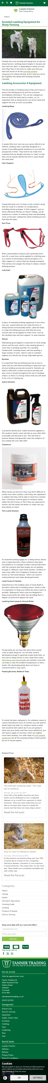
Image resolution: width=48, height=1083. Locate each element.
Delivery (5, 1049)
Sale (3, 1036)
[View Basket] (44, 3)
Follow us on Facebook (3, 953)
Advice (4, 891)
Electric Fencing (8, 914)
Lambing (5, 908)
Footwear (6, 1021)
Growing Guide (8, 904)
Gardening (6, 1030)
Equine (4, 897)
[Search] (7, 3)
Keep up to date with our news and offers (19, 925)
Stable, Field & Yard (10, 1018)
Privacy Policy (7, 1055)
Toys (4, 1027)
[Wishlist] (11, 2)
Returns (5, 1052)
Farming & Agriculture (11, 901)
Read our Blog (7, 953)
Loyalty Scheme (8, 1046)
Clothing (5, 1024)
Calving (5, 894)
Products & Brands (9, 911)
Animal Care (7, 1009)
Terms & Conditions (10, 1058)
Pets (4, 1033)
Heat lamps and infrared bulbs (14, 660)
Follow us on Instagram (12, 953)
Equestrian (6, 1015)
